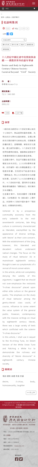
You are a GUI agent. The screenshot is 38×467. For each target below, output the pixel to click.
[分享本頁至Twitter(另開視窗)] (11, 34)
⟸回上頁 (31, 392)
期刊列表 (6, 44)
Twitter (21, 459)
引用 (7, 113)
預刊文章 (15, 44)
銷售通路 (6, 49)
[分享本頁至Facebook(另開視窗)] (8, 34)
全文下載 (19, 113)
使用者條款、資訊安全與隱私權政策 (15, 425)
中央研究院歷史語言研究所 (13, 3)
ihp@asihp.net (19, 446)
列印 (8, 28)
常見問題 (32, 425)
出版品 (7, 17)
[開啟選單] (33, 3)
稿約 (22, 44)
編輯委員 (30, 44)
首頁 (2, 17)
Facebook (17, 459)
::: (1, 14)
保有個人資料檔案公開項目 (19, 428)
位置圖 (8, 435)
